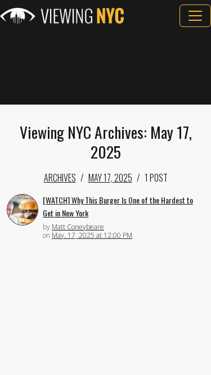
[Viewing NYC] (62, 16)
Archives (60, 177)
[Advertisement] (105, 65)
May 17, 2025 (110, 177)
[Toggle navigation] (195, 15)
